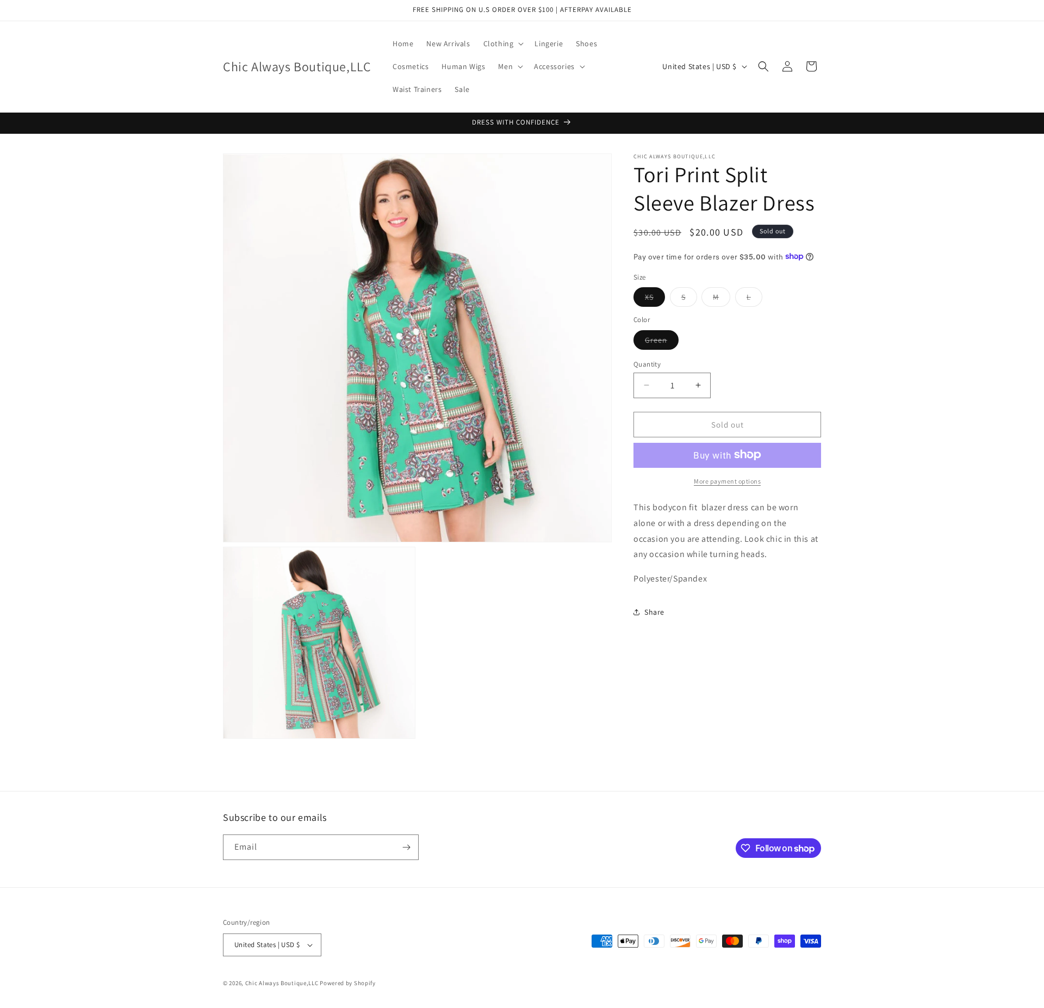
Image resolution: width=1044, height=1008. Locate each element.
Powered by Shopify (348, 983)
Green (662, 341)
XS (655, 298)
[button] (503, 43)
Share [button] (654, 612)
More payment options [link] (727, 481)
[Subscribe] (406, 847)
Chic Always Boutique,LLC (282, 983)
